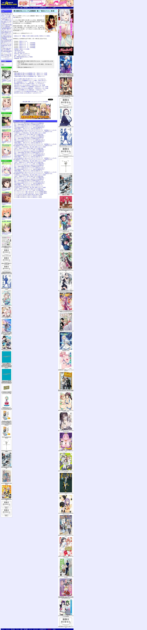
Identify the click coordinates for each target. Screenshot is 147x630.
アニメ (17, 7)
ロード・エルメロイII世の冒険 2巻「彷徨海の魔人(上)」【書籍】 (6, 467)
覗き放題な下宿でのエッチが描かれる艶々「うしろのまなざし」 (29, 83)
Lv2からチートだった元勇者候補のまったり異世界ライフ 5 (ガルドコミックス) (65, 311)
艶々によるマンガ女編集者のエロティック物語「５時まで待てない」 (31, 80)
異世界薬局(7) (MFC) (65, 350)
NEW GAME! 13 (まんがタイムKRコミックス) (65, 627)
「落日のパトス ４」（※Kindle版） (25, 43)
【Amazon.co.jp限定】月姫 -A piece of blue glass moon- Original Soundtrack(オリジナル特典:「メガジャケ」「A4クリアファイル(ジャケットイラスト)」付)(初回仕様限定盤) (66, 74)
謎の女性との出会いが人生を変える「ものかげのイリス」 (28, 93)
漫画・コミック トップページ (35, 101)
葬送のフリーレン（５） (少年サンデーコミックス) (65, 535)
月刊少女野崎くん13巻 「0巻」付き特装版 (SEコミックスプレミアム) (6, 247)
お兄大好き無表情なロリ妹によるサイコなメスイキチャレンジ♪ (28, 186)
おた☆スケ (35, 7)
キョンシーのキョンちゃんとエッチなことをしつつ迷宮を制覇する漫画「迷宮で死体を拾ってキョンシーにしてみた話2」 (6, 45)
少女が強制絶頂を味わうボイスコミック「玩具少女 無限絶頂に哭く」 (29, 127)
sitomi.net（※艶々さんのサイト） (22, 53)
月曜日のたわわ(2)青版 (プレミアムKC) (6, 289)
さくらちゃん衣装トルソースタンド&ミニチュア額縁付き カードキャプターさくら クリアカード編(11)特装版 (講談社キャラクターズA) (65, 210)
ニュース (7, 7)
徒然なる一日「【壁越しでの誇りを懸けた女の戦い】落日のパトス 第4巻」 (32, 36)
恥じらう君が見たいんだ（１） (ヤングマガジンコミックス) (65, 431)
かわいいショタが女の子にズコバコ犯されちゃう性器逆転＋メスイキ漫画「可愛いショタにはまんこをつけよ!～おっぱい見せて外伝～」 (6, 55)
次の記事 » (45, 101)
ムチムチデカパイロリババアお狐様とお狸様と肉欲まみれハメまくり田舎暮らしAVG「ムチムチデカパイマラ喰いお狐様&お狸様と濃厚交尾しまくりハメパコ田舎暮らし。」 (6, 50)
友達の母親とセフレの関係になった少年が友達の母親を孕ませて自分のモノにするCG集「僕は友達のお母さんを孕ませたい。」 (6, 41)
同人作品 (13, 7)
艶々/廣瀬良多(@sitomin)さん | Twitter (23, 57)
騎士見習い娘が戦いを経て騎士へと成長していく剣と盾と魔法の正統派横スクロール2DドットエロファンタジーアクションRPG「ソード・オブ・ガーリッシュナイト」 (6, 33)
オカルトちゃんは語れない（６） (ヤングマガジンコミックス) (65, 231)
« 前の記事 (24, 101)
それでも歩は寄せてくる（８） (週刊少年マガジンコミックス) (65, 513)
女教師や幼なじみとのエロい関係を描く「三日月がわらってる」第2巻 (31, 88)
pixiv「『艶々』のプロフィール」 (22, 55)
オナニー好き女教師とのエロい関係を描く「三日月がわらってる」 (30, 90)
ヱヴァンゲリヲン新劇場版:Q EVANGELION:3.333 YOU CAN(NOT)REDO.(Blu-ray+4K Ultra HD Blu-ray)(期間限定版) (6, 381)
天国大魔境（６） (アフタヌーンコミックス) (66, 330)
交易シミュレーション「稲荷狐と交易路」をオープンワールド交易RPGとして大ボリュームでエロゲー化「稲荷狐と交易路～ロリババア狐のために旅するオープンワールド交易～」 (6, 21)
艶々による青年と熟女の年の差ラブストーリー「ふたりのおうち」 (30, 79)
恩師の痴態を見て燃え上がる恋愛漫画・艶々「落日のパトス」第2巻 (30, 74)
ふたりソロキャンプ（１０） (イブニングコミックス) (65, 577)
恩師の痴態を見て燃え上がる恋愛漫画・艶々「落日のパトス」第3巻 (30, 73)
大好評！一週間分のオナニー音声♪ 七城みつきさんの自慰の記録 (28, 134)
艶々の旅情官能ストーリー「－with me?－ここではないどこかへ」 (30, 82)
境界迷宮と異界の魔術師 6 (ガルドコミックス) (65, 271)
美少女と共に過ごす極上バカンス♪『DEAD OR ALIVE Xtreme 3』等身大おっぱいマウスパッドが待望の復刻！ (6, 25)
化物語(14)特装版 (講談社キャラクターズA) (6, 264)
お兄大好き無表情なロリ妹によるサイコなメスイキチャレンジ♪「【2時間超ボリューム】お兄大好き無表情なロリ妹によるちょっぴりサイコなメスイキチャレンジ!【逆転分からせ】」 (34, 130)
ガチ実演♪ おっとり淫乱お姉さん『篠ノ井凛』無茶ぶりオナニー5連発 (30, 133)
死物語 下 (6, 507)
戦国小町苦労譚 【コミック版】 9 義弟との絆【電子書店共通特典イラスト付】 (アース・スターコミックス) (65, 597)
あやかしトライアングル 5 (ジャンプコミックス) (6, 306)
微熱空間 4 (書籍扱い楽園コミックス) (65, 107)
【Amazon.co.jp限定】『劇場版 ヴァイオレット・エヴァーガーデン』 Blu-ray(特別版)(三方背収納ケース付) (6, 333)
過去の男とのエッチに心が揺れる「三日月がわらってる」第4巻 (29, 85)
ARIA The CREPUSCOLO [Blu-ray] (6, 437)
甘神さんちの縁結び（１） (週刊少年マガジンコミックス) (65, 557)
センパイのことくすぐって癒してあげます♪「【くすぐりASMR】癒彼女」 (31, 191)
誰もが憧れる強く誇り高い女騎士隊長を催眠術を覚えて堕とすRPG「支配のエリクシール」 (6, 29)
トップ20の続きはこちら (7, 58)
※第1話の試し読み (18, 50)
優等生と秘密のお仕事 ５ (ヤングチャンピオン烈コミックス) (65, 411)
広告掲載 (49, 7)
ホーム (3, 7)
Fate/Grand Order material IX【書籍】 (6, 451)
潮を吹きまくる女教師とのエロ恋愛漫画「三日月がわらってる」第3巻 (31, 86)
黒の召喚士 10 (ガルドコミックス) (66, 250)
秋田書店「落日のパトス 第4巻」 (22, 49)
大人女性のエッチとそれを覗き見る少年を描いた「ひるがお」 (29, 91)
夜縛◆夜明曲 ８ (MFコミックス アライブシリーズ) (66, 370)
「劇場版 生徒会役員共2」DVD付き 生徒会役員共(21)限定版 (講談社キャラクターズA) (6, 273)
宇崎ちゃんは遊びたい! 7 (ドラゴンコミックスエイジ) (6, 350)
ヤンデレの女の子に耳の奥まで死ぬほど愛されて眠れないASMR (28, 194)
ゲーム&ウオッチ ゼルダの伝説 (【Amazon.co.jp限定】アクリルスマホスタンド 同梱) (6, 392)
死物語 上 (6, 515)
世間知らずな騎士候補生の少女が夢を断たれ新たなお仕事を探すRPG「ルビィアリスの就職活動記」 (6, 37)
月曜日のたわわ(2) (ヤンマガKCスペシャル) (65, 126)
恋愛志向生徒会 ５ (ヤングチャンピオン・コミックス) (65, 471)
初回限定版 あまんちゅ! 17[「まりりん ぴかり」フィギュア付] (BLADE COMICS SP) (6, 408)
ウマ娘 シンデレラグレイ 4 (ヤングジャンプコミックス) (65, 156)
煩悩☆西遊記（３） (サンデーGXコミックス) (66, 451)
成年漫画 (26, 7)
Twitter (54, 7)
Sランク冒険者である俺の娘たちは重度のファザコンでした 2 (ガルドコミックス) (65, 291)
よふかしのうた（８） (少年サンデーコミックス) (65, 493)
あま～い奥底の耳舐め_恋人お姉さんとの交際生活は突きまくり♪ (28, 124)
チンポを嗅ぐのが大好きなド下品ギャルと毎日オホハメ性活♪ (28, 196)
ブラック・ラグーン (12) (6, 255)
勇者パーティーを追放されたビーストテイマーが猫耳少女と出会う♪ (29, 126)
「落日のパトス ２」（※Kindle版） (25, 46)
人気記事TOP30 (43, 7)
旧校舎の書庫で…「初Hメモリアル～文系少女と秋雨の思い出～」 (29, 128)
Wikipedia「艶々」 (18, 58)
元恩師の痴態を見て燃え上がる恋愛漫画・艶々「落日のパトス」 (29, 76)
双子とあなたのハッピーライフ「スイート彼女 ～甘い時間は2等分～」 (30, 135)
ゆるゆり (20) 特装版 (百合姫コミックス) (6, 317)
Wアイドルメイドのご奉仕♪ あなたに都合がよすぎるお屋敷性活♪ (29, 123)
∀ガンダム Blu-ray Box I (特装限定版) (6, 484)
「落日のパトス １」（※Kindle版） (25, 44)
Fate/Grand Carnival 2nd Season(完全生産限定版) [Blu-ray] (6, 499)
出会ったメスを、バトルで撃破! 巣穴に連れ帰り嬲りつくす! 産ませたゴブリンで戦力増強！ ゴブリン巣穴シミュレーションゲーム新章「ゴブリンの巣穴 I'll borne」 (6, 15)
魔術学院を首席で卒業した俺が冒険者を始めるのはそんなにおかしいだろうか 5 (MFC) (66, 390)
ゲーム (30, 7)
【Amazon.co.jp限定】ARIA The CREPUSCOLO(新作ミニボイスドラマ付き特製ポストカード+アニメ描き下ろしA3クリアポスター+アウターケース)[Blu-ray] (6, 423)
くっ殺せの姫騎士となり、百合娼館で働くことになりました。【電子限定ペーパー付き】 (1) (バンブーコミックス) (66, 96)
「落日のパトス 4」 (21, 41)
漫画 (21, 7)
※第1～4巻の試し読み (19, 52)
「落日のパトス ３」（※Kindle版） (25, 47)
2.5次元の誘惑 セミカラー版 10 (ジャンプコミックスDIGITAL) (66, 616)
